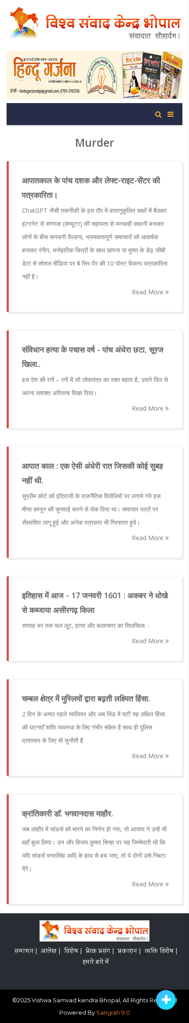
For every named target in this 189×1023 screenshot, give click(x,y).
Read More (148, 292)
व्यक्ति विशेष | (161, 951)
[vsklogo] (94, 932)
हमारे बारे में (96, 962)
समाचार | (26, 951)
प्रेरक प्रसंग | (100, 951)
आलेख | (50, 951)
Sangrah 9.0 (113, 1012)
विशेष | (73, 951)
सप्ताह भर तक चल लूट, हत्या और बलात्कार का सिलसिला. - (86, 625)
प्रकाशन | (129, 951)
